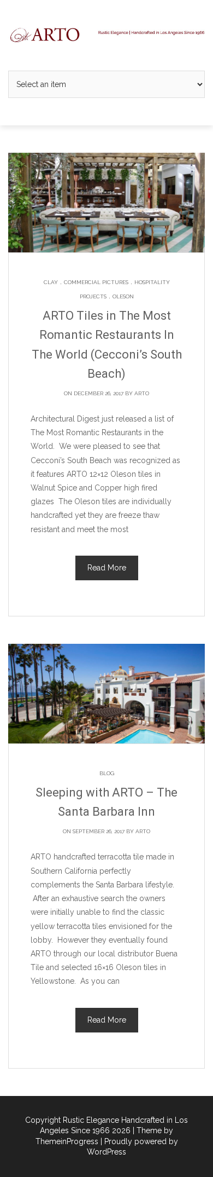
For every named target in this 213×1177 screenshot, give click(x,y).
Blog (106, 773)
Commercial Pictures (96, 282)
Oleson (123, 296)
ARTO (141, 393)
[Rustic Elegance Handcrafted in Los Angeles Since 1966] (106, 34)
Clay (51, 282)
